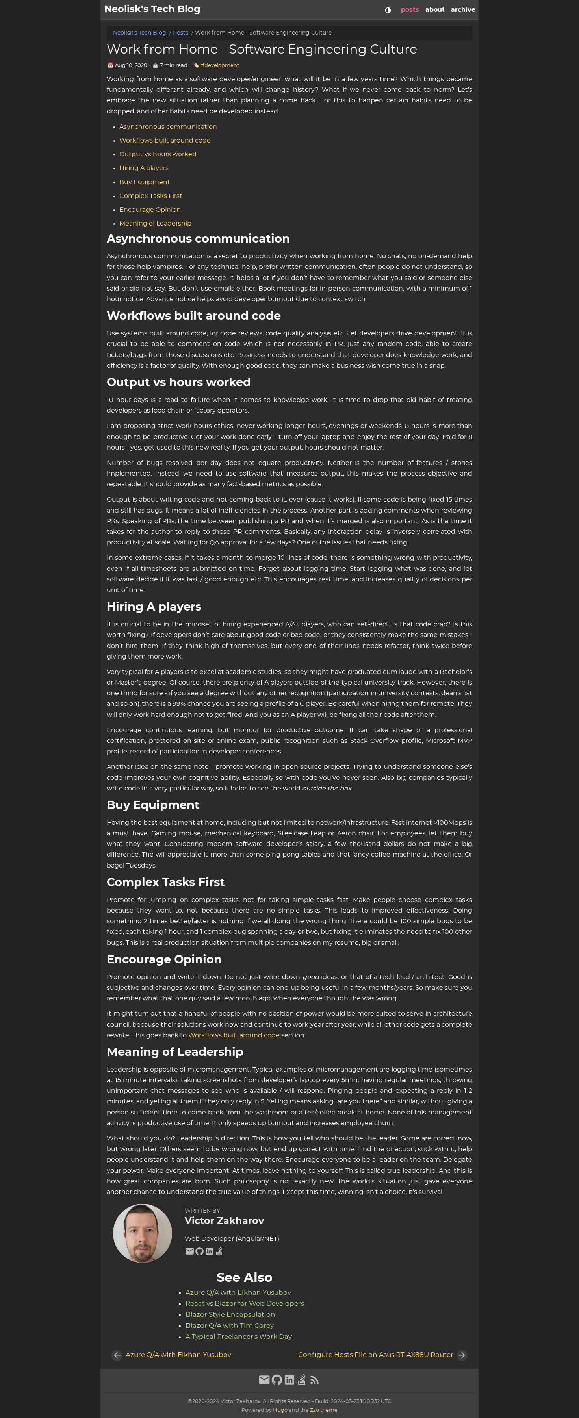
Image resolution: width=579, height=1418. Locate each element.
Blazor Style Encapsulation (230, 1315)
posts (410, 10)
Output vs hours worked (158, 154)
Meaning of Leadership (155, 223)
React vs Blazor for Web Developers (245, 1304)
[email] (190, 1254)
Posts (180, 33)
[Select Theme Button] (388, 9)
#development (220, 65)
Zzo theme (324, 1410)
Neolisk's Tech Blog (139, 33)
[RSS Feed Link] (314, 1384)
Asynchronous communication (168, 127)
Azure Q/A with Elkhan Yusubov (238, 1293)
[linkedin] (209, 1254)
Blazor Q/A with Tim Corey (230, 1326)
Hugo (280, 1410)
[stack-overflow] (219, 1254)
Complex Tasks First (150, 196)
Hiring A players (144, 168)
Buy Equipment (144, 182)
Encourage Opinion (150, 210)
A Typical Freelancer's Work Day (239, 1337)
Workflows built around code (165, 140)
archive (463, 10)
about (435, 10)
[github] (199, 1254)
